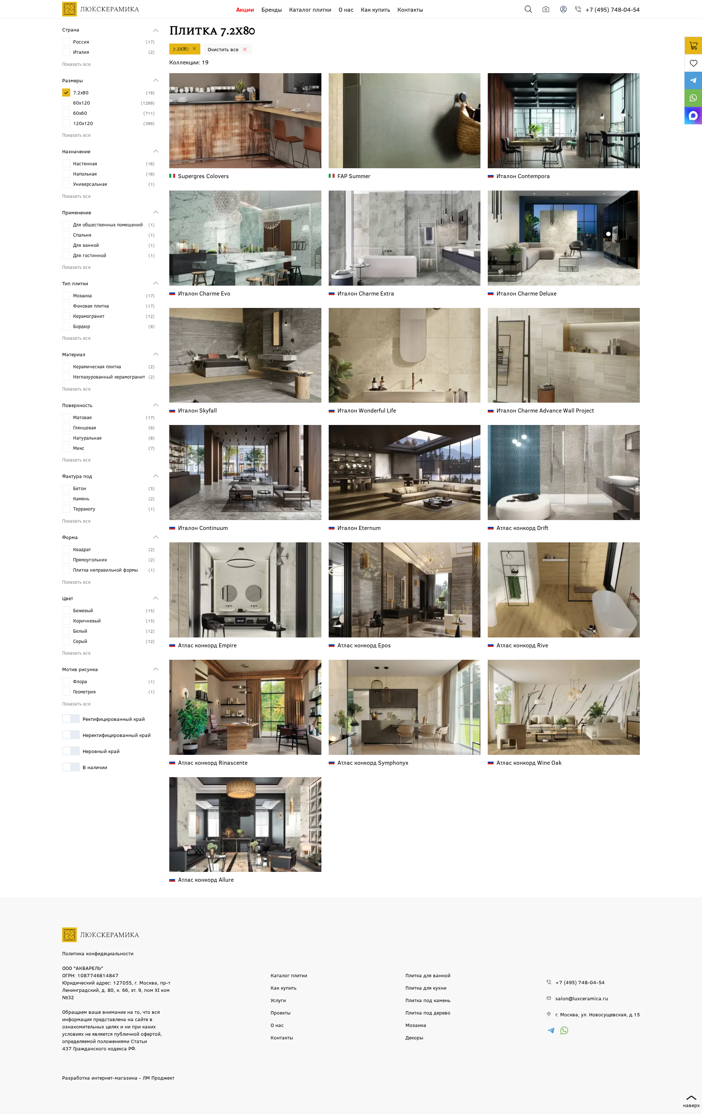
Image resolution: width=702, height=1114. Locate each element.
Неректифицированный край (117, 734)
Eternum (359, 527)
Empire (207, 645)
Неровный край (101, 750)
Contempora (523, 176)
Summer (353, 176)
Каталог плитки (310, 9)
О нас (346, 9)
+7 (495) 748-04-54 (612, 9)
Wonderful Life (366, 410)
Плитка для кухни (425, 987)
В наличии (95, 767)
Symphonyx (372, 762)
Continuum (203, 527)
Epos (364, 645)
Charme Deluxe (526, 293)
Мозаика (415, 1024)
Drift (522, 527)
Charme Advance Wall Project (545, 410)
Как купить (375, 9)
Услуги (278, 1000)
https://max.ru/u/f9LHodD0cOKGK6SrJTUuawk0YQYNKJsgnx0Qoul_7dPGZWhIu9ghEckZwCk (693, 115)
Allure (206, 879)
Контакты (410, 9)
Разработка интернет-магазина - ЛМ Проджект (118, 1077)
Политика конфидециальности (97, 953)
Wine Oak (529, 762)
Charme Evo (204, 293)
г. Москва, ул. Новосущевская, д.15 (597, 1014)
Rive (522, 645)
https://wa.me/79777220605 (693, 98)
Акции (245, 9)
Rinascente (213, 762)
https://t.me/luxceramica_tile (693, 80)
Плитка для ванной (427, 975)
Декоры (414, 1037)
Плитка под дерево (427, 1012)
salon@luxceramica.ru (581, 998)
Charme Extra (365, 293)
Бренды (271, 9)
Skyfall (197, 410)
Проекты (281, 1012)
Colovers (203, 176)
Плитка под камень (427, 1000)
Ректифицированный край (114, 718)
